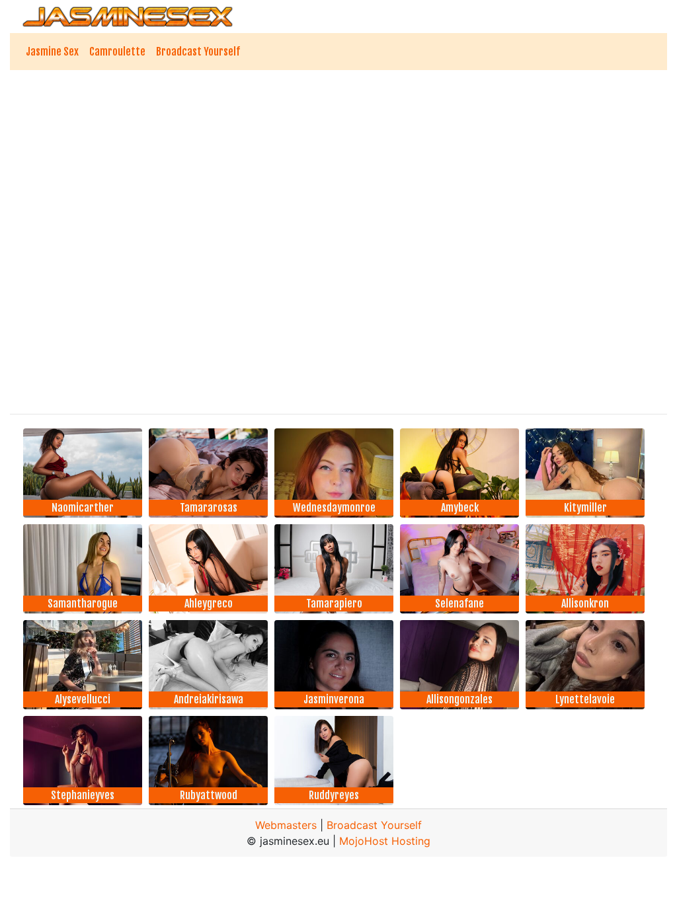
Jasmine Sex (52, 51)
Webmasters (286, 825)
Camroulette (117, 51)
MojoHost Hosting (384, 840)
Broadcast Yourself (198, 51)
